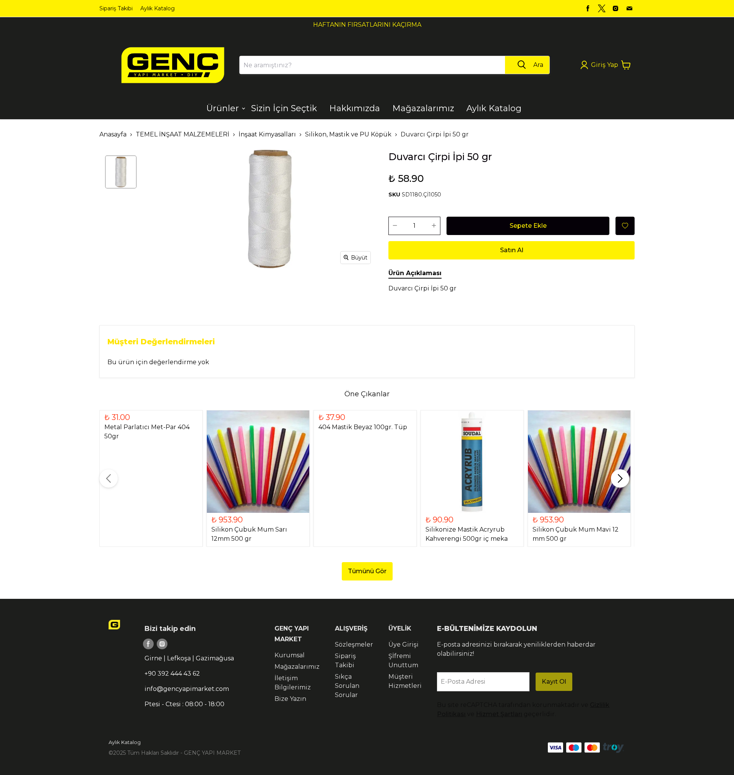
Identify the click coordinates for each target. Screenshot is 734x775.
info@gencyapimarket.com (187, 688)
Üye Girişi (403, 644)
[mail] (629, 8)
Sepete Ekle (528, 225)
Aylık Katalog (157, 8)
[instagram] (615, 8)
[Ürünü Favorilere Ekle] (625, 226)
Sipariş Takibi (116, 8)
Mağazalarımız (297, 666)
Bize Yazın (290, 698)
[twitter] (601, 8)
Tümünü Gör (367, 571)
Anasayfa (113, 134)
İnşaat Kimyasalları (267, 134)
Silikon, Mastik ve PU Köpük (348, 134)
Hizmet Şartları (499, 714)
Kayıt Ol (554, 681)
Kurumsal (289, 655)
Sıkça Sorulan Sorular (347, 686)
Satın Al (511, 250)
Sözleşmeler (354, 644)
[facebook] (588, 8)
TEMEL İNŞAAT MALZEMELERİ (182, 134)
